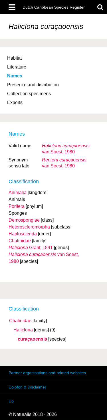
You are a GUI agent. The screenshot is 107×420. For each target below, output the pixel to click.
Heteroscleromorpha (29, 226)
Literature (16, 67)
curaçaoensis (32, 339)
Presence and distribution (33, 84)
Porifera (17, 206)
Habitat (14, 58)
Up (11, 401)
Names (14, 75)
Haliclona (23, 330)
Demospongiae (24, 220)
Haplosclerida (23, 233)
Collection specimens (29, 93)
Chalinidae (20, 321)
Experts (15, 102)
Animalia (18, 192)
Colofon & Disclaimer (27, 387)
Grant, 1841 (31, 247)
